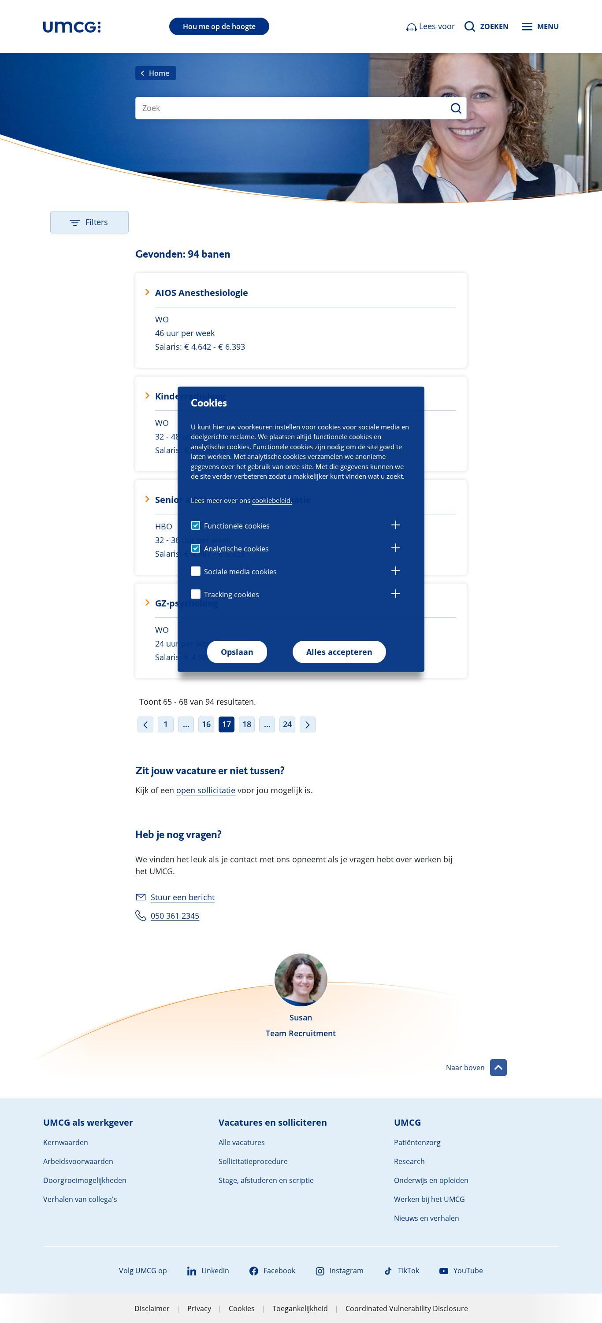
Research (409, 1161)
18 (246, 724)
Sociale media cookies (240, 572)
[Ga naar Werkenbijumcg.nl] (71, 26)
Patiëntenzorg (417, 1142)
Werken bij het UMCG (429, 1199)
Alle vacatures (242, 1142)
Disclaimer (152, 1308)
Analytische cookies (236, 549)
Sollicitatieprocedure (253, 1161)
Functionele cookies (237, 526)
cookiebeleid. (272, 500)
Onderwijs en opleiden (431, 1180)
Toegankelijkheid (300, 1308)
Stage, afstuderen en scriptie (266, 1180)
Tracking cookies (231, 594)
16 (206, 724)
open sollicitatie (205, 790)
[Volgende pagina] (308, 724)
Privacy (199, 1308)
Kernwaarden (65, 1142)
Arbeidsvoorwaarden (78, 1161)
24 (287, 724)
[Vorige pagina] (145, 724)
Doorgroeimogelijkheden (84, 1180)
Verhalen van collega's (80, 1199)
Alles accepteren (339, 652)
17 (226, 724)
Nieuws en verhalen (426, 1218)
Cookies (242, 1308)
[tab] (396, 526)
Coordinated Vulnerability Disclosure (407, 1308)
